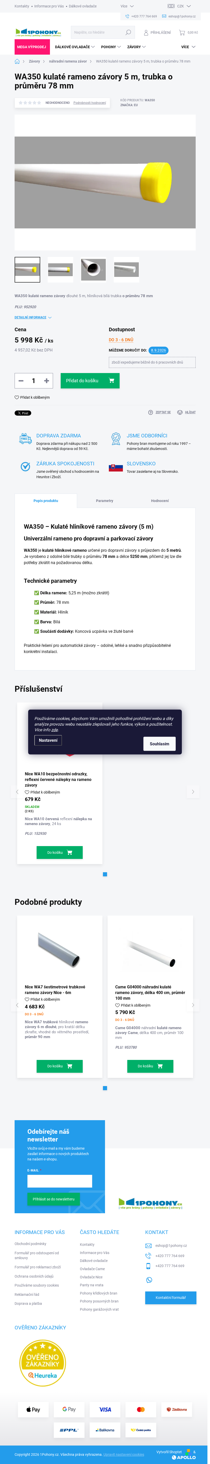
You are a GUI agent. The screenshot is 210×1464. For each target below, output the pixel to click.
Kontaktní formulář (171, 1298)
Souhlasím (159, 743)
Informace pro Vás (49, 6)
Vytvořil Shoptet (169, 1452)
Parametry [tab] (104, 501)
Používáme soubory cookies (37, 1285)
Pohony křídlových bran (98, 1293)
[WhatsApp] (149, 1279)
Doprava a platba (28, 1303)
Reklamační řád (27, 1294)
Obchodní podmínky (30, 1244)
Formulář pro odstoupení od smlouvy (37, 1255)
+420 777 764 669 (169, 1256)
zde (54, 729)
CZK (180, 6)
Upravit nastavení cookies (123, 1454)
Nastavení (48, 740)
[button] (105, 874)
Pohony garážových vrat (99, 1309)
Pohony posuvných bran (99, 1301)
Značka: (129, 105)
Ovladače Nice (91, 1277)
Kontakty (22, 6)
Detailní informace (30, 317)
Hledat (128, 32)
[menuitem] (32, 47)
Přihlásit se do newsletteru (54, 1199)
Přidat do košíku (82, 380)
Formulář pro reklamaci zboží (38, 1267)
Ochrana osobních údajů (34, 1276)
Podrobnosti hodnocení (90, 103)
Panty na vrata (91, 1285)
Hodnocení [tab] (160, 501)
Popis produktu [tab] (46, 501)
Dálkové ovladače (83, 6)
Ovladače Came (92, 1269)
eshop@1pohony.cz (171, 1246)
